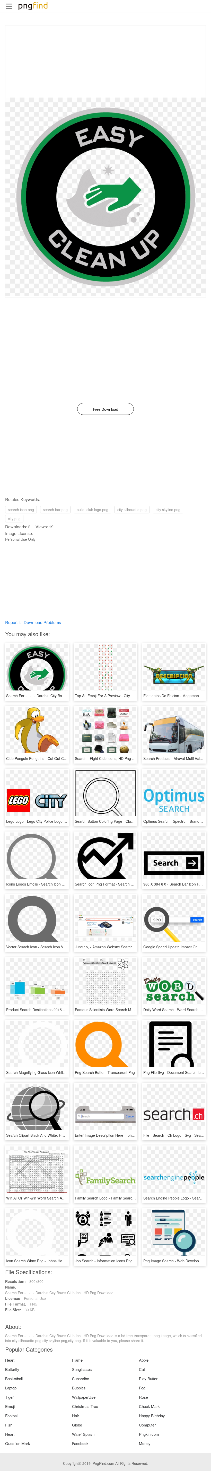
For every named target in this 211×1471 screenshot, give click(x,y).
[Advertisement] (105, 61)
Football (11, 1415)
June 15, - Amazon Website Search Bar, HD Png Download (123, 946)
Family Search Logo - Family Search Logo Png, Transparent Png (127, 1198)
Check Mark (149, 1406)
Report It (13, 622)
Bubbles (79, 1387)
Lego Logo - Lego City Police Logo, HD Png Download (50, 821)
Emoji (10, 1406)
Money (145, 1443)
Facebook (80, 1443)
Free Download (105, 409)
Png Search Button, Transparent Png (105, 1072)
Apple (143, 1360)
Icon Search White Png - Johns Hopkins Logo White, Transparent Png (63, 1260)
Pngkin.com (149, 1434)
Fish (8, 1425)
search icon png (21, 509)
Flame (77, 1360)
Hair (75, 1415)
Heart (9, 1360)
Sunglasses (82, 1369)
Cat (142, 1369)
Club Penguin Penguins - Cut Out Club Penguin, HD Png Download (60, 758)
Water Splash (83, 1434)
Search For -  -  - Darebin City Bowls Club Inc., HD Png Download (60, 695)
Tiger (9, 1397)
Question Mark (17, 1443)
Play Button (148, 1378)
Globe (77, 1425)
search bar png (55, 509)
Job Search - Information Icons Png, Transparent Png (118, 1260)
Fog (142, 1387)
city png (14, 518)
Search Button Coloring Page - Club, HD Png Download (120, 821)
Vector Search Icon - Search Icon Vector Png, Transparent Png (57, 946)
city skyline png (168, 509)
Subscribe (80, 1378)
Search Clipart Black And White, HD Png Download (47, 1135)
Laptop (10, 1387)
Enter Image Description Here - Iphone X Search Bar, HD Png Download (133, 1135)
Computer (147, 1425)
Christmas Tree (85, 1406)
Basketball (14, 1378)
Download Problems (42, 622)
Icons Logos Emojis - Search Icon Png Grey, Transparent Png (56, 884)
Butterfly (12, 1369)
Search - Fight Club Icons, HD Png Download (111, 758)
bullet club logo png (92, 509)
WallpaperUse (83, 1397)
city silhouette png (132, 509)
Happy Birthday (152, 1415)
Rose (143, 1397)
